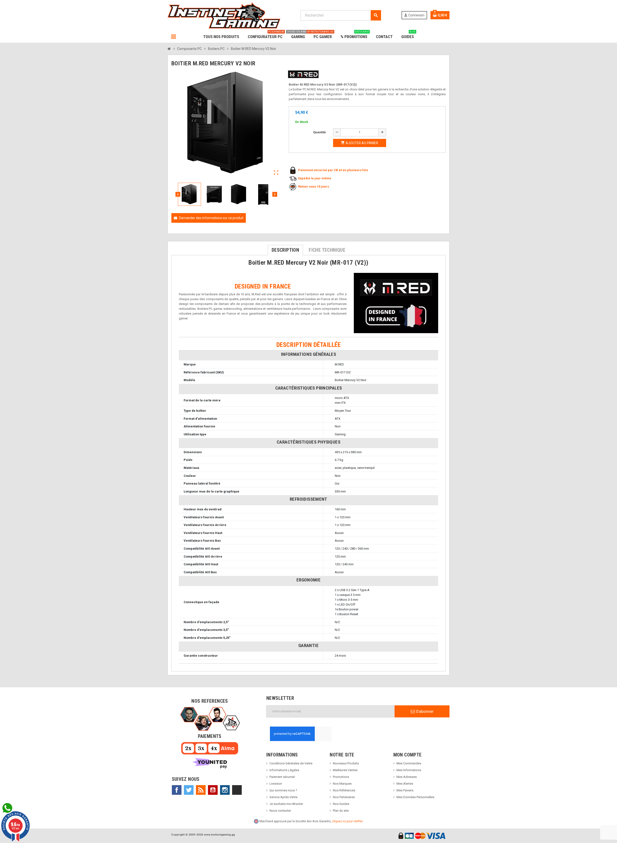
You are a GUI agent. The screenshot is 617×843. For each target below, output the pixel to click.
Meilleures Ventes (345, 770)
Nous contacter (280, 810)
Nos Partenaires (344, 797)
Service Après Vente (283, 797)
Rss (201, 790)
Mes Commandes (408, 763)
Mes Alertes (404, 783)
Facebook (176, 790)
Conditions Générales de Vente (290, 763)
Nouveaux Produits (346, 763)
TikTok (237, 790)
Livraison (275, 783)
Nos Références (344, 790)
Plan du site (341, 810)
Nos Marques (342, 783)
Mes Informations (408, 770)
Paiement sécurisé (282, 777)
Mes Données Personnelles (415, 797)
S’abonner (424, 711)
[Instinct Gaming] (224, 15)
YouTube (213, 790)
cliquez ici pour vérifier (347, 821)
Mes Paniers (404, 790)
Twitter (189, 790)
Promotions (341, 777)
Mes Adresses (406, 777)
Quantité (319, 132)
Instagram (225, 790)
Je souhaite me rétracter (286, 804)
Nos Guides (341, 804)
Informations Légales (284, 770)
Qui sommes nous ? (283, 790)
